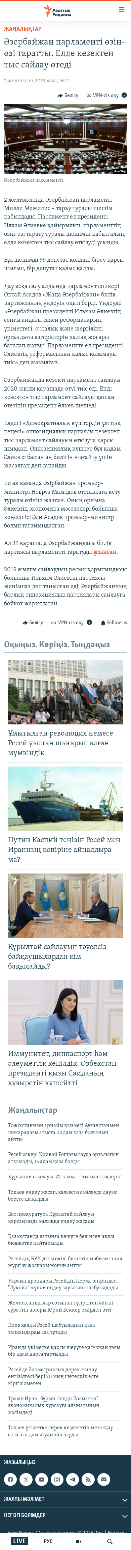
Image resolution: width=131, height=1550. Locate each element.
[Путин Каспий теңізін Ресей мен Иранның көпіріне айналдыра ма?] (65, 799)
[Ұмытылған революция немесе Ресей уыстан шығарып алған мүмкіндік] (65, 692)
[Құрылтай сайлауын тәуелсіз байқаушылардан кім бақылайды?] (65, 905)
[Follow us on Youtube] (41, 1479)
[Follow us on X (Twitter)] (25, 1479)
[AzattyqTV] (79, 1541)
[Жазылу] (103, 1479)
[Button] (67, 95)
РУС (48, 1541)
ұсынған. (105, 552)
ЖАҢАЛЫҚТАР (23, 29)
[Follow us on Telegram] (72, 1479)
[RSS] (88, 1479)
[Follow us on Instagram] (57, 1479)
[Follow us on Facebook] (10, 1479)
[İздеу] (110, 1541)
